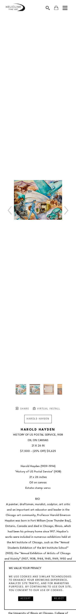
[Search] (48, 8)
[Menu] (65, 8)
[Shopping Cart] (56, 7)
